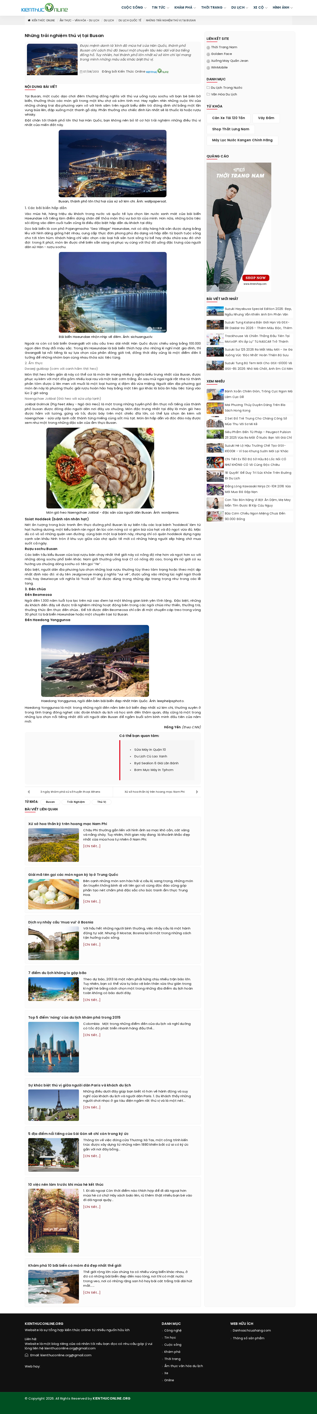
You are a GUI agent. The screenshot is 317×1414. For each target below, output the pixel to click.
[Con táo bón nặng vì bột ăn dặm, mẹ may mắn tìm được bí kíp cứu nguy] (215, 503)
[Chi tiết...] (91, 846)
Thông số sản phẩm (249, 1338)
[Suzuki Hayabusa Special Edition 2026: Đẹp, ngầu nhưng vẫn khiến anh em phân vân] (215, 311)
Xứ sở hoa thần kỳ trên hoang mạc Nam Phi (155, 792)
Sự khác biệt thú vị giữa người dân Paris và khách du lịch (79, 1085)
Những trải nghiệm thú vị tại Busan (171, 20)
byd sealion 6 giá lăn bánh (156, 763)
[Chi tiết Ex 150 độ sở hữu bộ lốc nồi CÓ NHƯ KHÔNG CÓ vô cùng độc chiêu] (215, 463)
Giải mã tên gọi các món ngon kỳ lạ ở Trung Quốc (73, 875)
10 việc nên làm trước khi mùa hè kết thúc (66, 1185)
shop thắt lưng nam (230, 129)
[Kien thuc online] (45, 7)
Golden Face (221, 54)
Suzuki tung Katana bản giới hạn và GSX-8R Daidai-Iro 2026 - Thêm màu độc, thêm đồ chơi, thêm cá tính (258, 328)
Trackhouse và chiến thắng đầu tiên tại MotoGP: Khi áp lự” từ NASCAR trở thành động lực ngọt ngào (257, 342)
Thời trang (172, 1359)
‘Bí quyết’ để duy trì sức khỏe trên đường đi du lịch (258, 475)
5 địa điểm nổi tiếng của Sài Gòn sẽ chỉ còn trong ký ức (78, 1134)
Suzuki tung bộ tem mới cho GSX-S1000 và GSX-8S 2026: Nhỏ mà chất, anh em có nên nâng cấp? (259, 369)
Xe (166, 1373)
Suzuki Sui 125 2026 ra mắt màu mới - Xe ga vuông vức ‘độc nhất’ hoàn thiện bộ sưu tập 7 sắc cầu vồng (259, 355)
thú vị (196, 120)
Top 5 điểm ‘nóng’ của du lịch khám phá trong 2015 (74, 1017)
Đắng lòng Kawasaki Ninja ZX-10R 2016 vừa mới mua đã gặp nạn (258, 489)
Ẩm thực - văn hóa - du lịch (79, 20)
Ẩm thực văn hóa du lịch (183, 1366)
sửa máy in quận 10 (150, 750)
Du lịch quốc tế (130, 20)
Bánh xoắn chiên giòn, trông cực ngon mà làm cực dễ (259, 394)
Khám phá (172, 1352)
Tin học (170, 1337)
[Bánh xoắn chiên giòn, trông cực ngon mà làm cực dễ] (215, 395)
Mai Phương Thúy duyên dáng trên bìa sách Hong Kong (255, 408)
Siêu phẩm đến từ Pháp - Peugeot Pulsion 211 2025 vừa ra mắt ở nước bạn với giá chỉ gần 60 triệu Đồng (258, 438)
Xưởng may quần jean (229, 61)
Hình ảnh (281, 7)
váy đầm (266, 118)
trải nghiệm (160, 120)
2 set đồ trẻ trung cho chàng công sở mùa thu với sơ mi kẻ (256, 421)
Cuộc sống (173, 1345)
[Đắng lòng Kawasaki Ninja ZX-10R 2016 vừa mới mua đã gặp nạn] (215, 490)
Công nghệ (173, 1330)
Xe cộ (258, 7)
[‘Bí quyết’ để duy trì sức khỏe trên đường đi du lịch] (215, 476)
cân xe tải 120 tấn (228, 118)
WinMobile (219, 67)
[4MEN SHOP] (239, 226)
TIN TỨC (158, 7)
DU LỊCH (238, 7)
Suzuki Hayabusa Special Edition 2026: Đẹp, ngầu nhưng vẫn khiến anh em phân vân (258, 312)
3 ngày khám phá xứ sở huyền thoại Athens (70, 792)
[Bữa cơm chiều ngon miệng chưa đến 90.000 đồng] (215, 516)
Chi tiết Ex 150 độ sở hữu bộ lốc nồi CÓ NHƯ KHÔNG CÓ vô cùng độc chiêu (255, 462)
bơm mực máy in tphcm (153, 770)
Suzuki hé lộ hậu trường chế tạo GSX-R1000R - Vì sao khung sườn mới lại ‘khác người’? (257, 451)
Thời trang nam (224, 47)
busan (38, 409)
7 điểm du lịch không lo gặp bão (57, 973)
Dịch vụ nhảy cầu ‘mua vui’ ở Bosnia (61, 922)
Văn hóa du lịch (224, 94)
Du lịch (109, 20)
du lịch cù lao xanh (150, 756)
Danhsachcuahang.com (252, 1330)
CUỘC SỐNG (132, 7)
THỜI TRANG (212, 7)
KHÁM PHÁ (183, 7)
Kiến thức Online (43, 20)
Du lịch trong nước (226, 88)
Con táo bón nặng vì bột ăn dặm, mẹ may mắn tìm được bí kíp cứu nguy (258, 503)
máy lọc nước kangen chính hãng (242, 140)
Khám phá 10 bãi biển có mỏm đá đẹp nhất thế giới (74, 1266)
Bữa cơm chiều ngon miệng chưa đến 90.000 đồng (255, 516)
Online (169, 1380)
